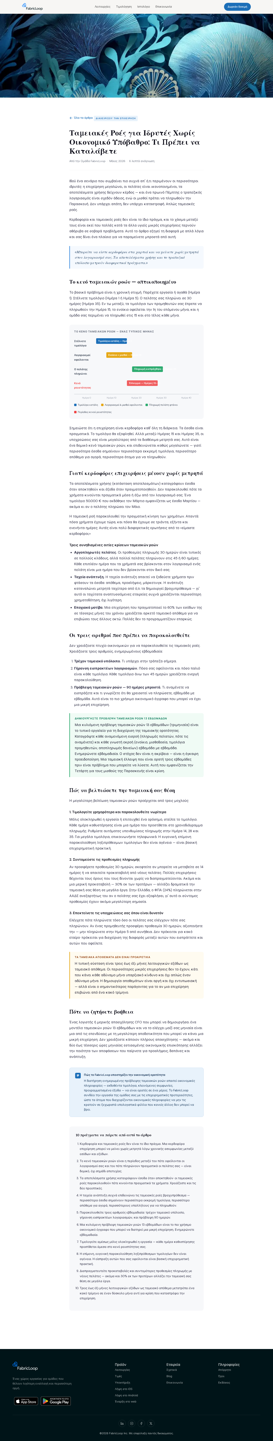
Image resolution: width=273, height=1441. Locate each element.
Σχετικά (171, 1369)
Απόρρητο (224, 1369)
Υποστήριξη (122, 1382)
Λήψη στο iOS (124, 1389)
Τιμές (118, 1376)
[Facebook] (141, 1423)
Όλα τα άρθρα (81, 118)
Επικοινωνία (163, 6)
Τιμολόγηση (124, 6)
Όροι (221, 1376)
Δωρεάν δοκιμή (237, 6)
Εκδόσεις (224, 1382)
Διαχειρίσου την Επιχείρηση (116, 118)
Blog (169, 1376)
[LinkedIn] (122, 1423)
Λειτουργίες (103, 6)
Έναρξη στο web (125, 1401)
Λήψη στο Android (126, 1395)
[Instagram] (131, 1423)
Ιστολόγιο (143, 6)
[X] (150, 1423)
